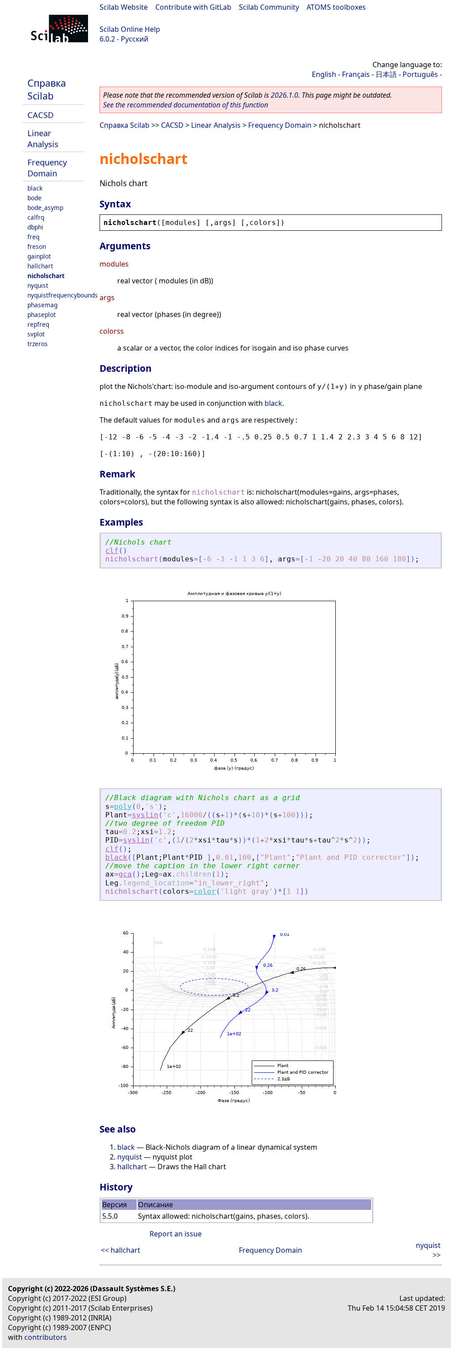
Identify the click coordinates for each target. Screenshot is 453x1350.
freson (36, 246)
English (324, 74)
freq (33, 237)
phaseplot (41, 314)
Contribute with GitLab (193, 7)
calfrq (35, 217)
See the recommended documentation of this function (185, 105)
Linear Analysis (42, 138)
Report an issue (176, 1234)
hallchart (40, 266)
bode (34, 198)
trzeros (37, 343)
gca (125, 874)
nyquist (37, 285)
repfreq (38, 324)
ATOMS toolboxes (336, 7)
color (205, 891)
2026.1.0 (284, 95)
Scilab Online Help (130, 29)
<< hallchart (120, 1250)
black (34, 188)
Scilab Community (269, 7)
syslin (145, 815)
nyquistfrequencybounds (62, 295)
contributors (45, 1337)
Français (356, 74)
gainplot (39, 256)
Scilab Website (124, 7)
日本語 (386, 74)
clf (112, 550)
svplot (36, 334)
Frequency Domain (47, 167)
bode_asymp (45, 207)
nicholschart (46, 275)
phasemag (42, 305)
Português (420, 74)
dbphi (35, 227)
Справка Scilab (46, 89)
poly (123, 806)
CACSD (40, 114)
